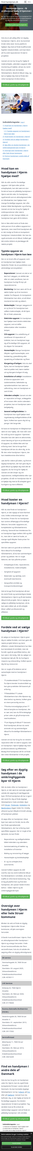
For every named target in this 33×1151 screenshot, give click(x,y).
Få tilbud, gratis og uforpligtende (16, 25)
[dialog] (16, 1141)
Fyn (28, 1092)
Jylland (21, 1092)
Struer (7, 805)
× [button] (31, 1133)
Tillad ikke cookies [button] (16, 1147)
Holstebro (23, 805)
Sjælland (11, 1095)
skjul (22, 122)
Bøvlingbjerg (6, 808)
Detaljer (24, 1140)
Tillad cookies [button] (16, 1143)
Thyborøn (15, 805)
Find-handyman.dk (9, 2)
